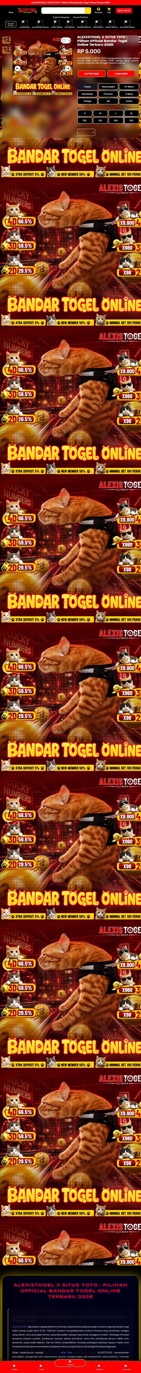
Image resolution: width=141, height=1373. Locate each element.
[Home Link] (27, 10)
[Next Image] (68, 68)
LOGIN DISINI (121, 74)
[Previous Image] (17, 68)
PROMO (15, 1369)
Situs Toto (66, 1352)
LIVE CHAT (126, 1369)
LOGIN (41, 1369)
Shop (11, 12)
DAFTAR (70, 1364)
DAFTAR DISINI (91, 74)
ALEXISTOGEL (19, 1326)
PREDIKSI (99, 1369)
